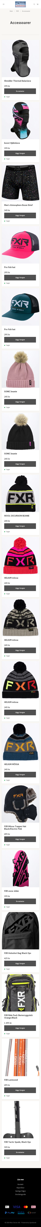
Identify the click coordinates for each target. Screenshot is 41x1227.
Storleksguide (20, 1194)
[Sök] (34, 4)
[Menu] (3, 4)
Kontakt (20, 1184)
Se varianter (20, 91)
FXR (17, 11)
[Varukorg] (37, 4)
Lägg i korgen (20, 153)
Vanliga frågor (20, 1191)
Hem (11, 11)
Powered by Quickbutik (28, 1222)
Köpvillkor (20, 1188)
